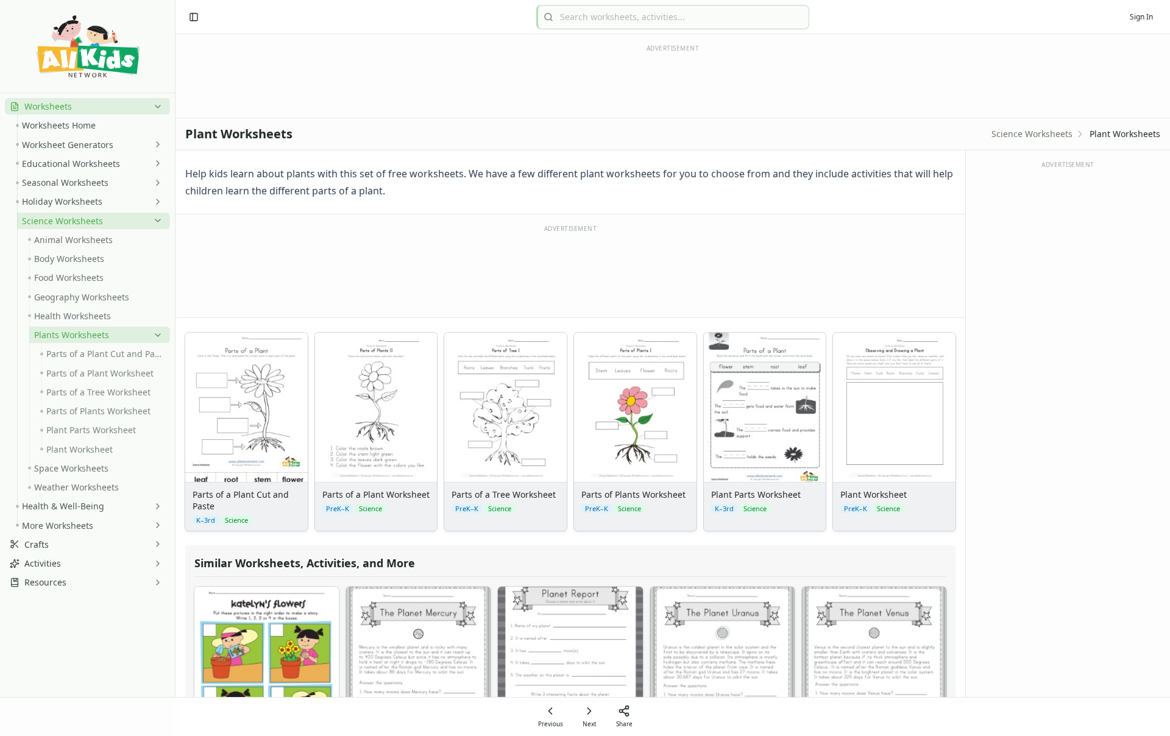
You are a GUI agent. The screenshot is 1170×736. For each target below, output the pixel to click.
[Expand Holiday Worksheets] (155, 202)
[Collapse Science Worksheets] (155, 220)
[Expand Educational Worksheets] (155, 163)
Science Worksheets (1031, 134)
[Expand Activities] (155, 563)
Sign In (1141, 17)
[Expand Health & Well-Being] (155, 506)
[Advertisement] (570, 270)
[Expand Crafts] (155, 544)
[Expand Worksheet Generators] (155, 144)
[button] (87, 106)
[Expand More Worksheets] (155, 525)
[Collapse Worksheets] (155, 106)
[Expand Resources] (155, 582)
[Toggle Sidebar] (175, 368)
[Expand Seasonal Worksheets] (155, 183)
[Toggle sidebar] (193, 17)
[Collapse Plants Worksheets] (155, 335)
